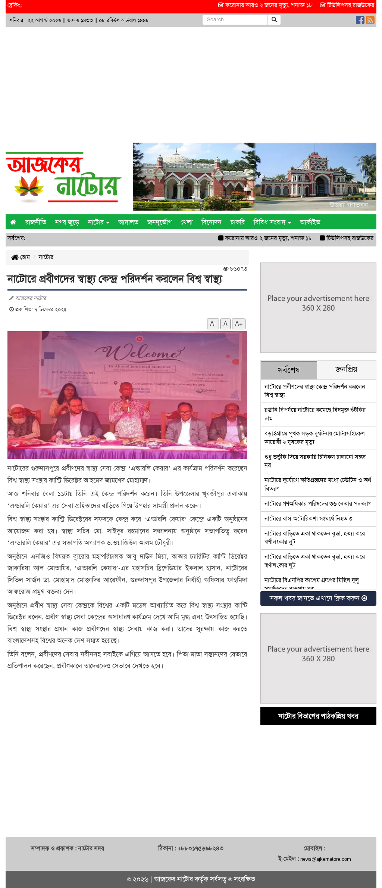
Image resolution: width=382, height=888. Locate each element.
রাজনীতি (35, 222)
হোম (24, 257)
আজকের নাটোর (173, 879)
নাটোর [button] (97, 222)
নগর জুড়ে (67, 222)
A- (213, 323)
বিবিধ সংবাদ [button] (270, 222)
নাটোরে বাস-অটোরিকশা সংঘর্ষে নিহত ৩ (308, 518)
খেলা (186, 222)
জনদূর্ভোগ (159, 222)
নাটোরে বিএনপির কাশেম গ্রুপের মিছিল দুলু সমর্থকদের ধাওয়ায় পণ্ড (311, 584)
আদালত (128, 222)
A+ (238, 323)
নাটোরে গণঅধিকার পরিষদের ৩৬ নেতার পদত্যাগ (318, 503)
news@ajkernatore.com (325, 859)
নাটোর (46, 257)
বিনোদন (211, 222)
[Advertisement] (191, 83)
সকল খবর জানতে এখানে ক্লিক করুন (315, 598)
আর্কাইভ (310, 222)
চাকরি (238, 222)
